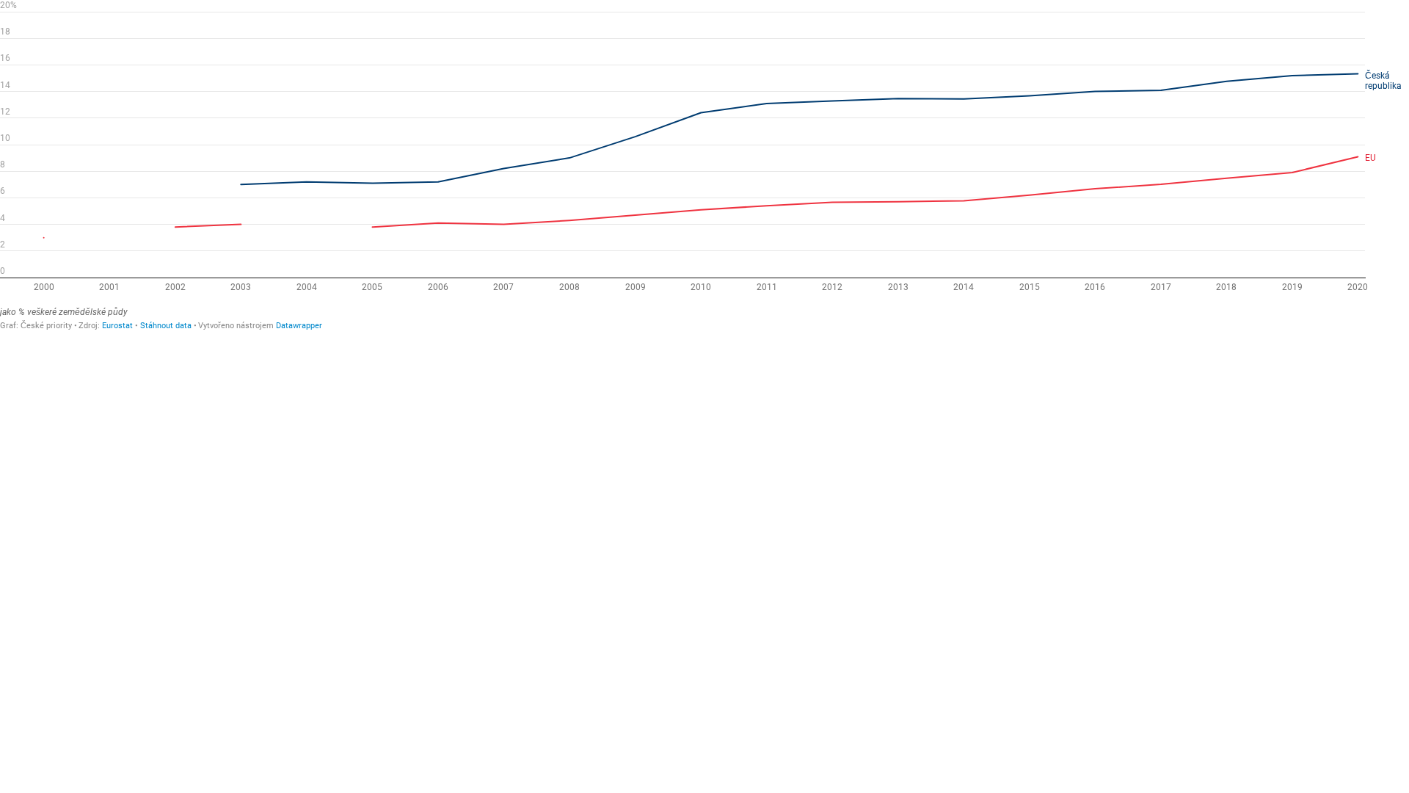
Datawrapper (299, 325)
